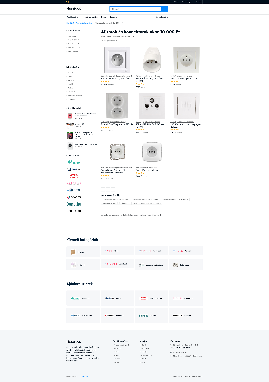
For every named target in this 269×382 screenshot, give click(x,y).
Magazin (198, 2)
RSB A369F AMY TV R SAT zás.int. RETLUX (151, 125)
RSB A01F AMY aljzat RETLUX (183, 78)
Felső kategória (72, 17)
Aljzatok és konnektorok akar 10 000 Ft (175, 199)
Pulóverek (71, 80)
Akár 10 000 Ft (73, 44)
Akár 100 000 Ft (74, 47)
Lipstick (116, 362)
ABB (137, 167)
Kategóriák (187, 376)
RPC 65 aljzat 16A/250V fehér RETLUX (150, 80)
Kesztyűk (143, 352)
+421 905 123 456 (180, 347)
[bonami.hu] (109, 315)
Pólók (70, 76)
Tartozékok (117, 359)
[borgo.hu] (178, 315)
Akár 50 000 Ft (73, 40)
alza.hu (118, 298)
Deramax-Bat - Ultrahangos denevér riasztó (85, 115)
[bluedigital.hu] (75, 315)
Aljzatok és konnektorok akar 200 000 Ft (147, 203)
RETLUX (138, 76)
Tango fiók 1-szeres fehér (147, 170)
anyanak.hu (188, 298)
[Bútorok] (73, 252)
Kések (142, 362)
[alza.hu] (109, 298)
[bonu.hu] (143, 315)
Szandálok (71, 92)
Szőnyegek (71, 99)
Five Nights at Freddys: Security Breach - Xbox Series (84, 134)
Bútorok (70, 73)
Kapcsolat (113, 17)
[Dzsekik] (178, 251)
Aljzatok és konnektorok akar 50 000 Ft (145, 199)
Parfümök (71, 88)
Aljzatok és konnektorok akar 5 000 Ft (115, 199)
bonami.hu (120, 315)
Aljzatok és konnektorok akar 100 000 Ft (116, 203)
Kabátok (143, 359)
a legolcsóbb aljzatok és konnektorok (150, 215)
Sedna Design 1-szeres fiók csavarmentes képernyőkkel (113, 171)
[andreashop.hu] (143, 298)
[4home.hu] (75, 298)
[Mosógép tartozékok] (141, 265)
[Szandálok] (111, 264)
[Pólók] (108, 251)
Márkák (180, 376)
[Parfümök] (73, 265)
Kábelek (143, 345)
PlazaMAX (70, 23)
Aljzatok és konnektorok (84, 23)
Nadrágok (117, 348)
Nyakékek (117, 355)
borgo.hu (187, 315)
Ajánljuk (200, 376)
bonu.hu (153, 315)
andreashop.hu (156, 298)
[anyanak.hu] (178, 298)
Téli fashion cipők (146, 355)
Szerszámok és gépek (121, 345)
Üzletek (176, 2)
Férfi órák (117, 352)
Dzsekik (70, 84)
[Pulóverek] (145, 251)
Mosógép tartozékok (75, 95)
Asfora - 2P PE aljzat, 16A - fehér (116, 78)
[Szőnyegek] (175, 265)
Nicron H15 (79, 124)
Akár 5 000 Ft (73, 36)
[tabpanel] (152, 115)
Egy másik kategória (90, 17)
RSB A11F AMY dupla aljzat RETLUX (117, 124)
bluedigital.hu (87, 315)
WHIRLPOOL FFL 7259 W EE (86, 144)
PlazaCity (85, 376)
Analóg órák (144, 348)
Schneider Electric (107, 76)
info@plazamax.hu (180, 352)
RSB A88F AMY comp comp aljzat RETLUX (185, 125)
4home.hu (85, 298)
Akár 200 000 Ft (74, 51)
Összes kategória (187, 2)
